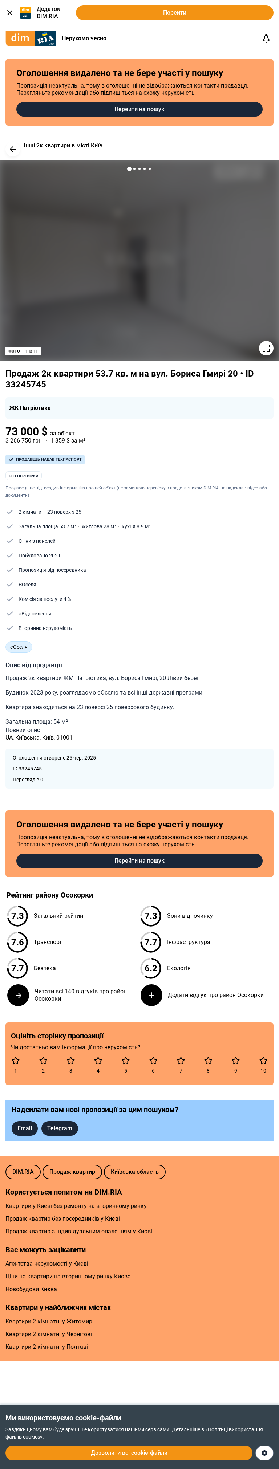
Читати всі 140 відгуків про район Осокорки (81, 995)
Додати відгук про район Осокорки (216, 995)
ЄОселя (27, 584)
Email (24, 1128)
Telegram (59, 1128)
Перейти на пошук (139, 109)
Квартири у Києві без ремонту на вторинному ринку (76, 1206)
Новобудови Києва (31, 1289)
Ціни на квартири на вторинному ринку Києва (68, 1276)
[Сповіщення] (266, 38)
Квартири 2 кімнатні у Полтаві (46, 1346)
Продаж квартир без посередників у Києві (62, 1218)
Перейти (174, 12)
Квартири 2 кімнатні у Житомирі (49, 1321)
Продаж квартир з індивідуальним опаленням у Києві (78, 1231)
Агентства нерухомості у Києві (46, 1263)
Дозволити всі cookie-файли (129, 1452)
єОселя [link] (19, 647)
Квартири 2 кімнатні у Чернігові (48, 1334)
